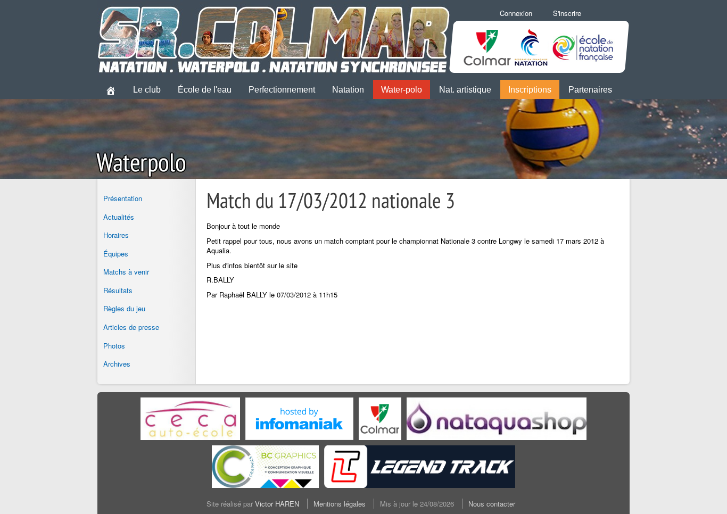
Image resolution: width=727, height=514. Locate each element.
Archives (116, 364)
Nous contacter (491, 504)
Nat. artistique (465, 89)
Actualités (118, 217)
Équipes (115, 253)
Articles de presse (131, 327)
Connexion (516, 13)
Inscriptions (529, 89)
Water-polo (401, 89)
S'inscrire (567, 13)
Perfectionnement (282, 89)
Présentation (122, 198)
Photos (114, 346)
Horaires (116, 235)
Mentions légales (339, 504)
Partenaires (590, 89)
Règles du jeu (124, 308)
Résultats (118, 290)
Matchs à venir (126, 272)
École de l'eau (205, 89)
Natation (348, 89)
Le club (147, 89)
